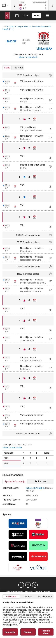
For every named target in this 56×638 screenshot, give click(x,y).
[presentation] (14, 5)
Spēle (7, 67)
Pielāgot (28, 632)
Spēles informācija (15, 481)
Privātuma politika (14, 591)
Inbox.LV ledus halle (28, 57)
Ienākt (37, 15)
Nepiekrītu (10, 632)
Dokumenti (41, 481)
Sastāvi (18, 67)
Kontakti (29, 591)
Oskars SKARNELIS (35, 488)
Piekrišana (11, 596)
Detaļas (28, 596)
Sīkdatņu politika (43, 591)
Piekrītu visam (46, 631)
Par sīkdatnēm (45, 596)
